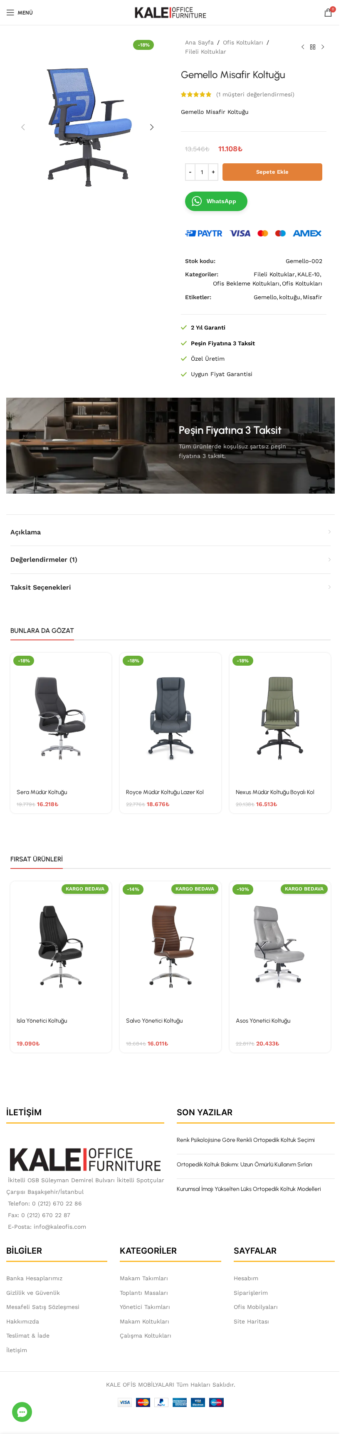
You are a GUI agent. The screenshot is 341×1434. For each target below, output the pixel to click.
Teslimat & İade (27, 1335)
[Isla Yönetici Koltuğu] (60, 946)
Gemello (265, 297)
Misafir (312, 297)
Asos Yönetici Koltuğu (263, 1020)
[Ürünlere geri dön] (313, 47)
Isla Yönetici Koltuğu (42, 1020)
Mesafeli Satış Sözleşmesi (42, 1307)
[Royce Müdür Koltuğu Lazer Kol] (170, 718)
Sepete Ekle (272, 172)
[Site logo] (170, 12)
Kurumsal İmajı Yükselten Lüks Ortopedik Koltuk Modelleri (249, 1189)
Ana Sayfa (199, 42)
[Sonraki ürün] (323, 47)
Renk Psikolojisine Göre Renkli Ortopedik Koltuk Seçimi (246, 1140)
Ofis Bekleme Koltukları (246, 283)
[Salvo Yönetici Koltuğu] (170, 946)
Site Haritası (251, 1321)
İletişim (16, 1350)
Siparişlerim (251, 1292)
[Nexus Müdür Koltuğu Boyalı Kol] (280, 718)
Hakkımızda (22, 1321)
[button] (23, 127)
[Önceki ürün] (303, 47)
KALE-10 (308, 274)
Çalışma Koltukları (145, 1335)
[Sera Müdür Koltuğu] (60, 718)
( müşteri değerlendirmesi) (255, 94)
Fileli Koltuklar (205, 51)
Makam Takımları (144, 1278)
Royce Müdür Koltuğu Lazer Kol (165, 792)
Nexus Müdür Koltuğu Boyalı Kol (275, 792)
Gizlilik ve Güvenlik (33, 1292)
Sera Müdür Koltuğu (42, 792)
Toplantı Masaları (144, 1292)
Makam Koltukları (144, 1321)
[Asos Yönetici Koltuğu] (280, 946)
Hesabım (246, 1278)
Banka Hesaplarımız (34, 1278)
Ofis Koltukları (243, 42)
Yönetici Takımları (145, 1307)
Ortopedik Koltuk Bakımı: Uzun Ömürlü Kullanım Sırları (244, 1164)
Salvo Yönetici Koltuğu (154, 1020)
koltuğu (289, 297)
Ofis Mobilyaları (256, 1307)
